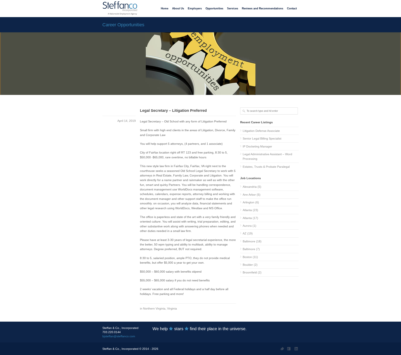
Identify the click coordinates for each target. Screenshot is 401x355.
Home (164, 8)
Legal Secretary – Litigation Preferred (173, 110)
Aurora (247, 225)
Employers (195, 8)
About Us (178, 8)
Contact (292, 8)
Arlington (248, 202)
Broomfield (250, 272)
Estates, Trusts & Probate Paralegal (266, 166)
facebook (289, 348)
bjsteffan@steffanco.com (118, 336)
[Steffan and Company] (119, 8)
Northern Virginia (154, 308)
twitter (282, 348)
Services (232, 8)
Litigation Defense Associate (261, 130)
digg (296, 348)
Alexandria (250, 186)
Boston (247, 257)
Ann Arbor (249, 194)
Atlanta (247, 210)
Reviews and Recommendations (262, 8)
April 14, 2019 (126, 120)
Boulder (248, 264)
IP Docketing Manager (257, 146)
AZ (244, 233)
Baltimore (249, 241)
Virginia (172, 308)
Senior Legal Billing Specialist (262, 138)
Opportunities (214, 8)
